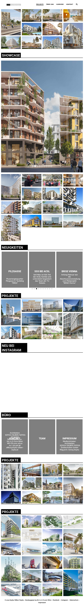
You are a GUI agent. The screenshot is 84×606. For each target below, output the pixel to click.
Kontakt (69, 4)
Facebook (56, 600)
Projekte (40, 4)
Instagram (64, 600)
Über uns (50, 4)
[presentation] (32, 289)
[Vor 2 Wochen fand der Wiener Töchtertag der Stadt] (63, 368)
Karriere (60, 4)
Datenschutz (74, 600)
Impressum (42, 602)
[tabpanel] (69, 270)
